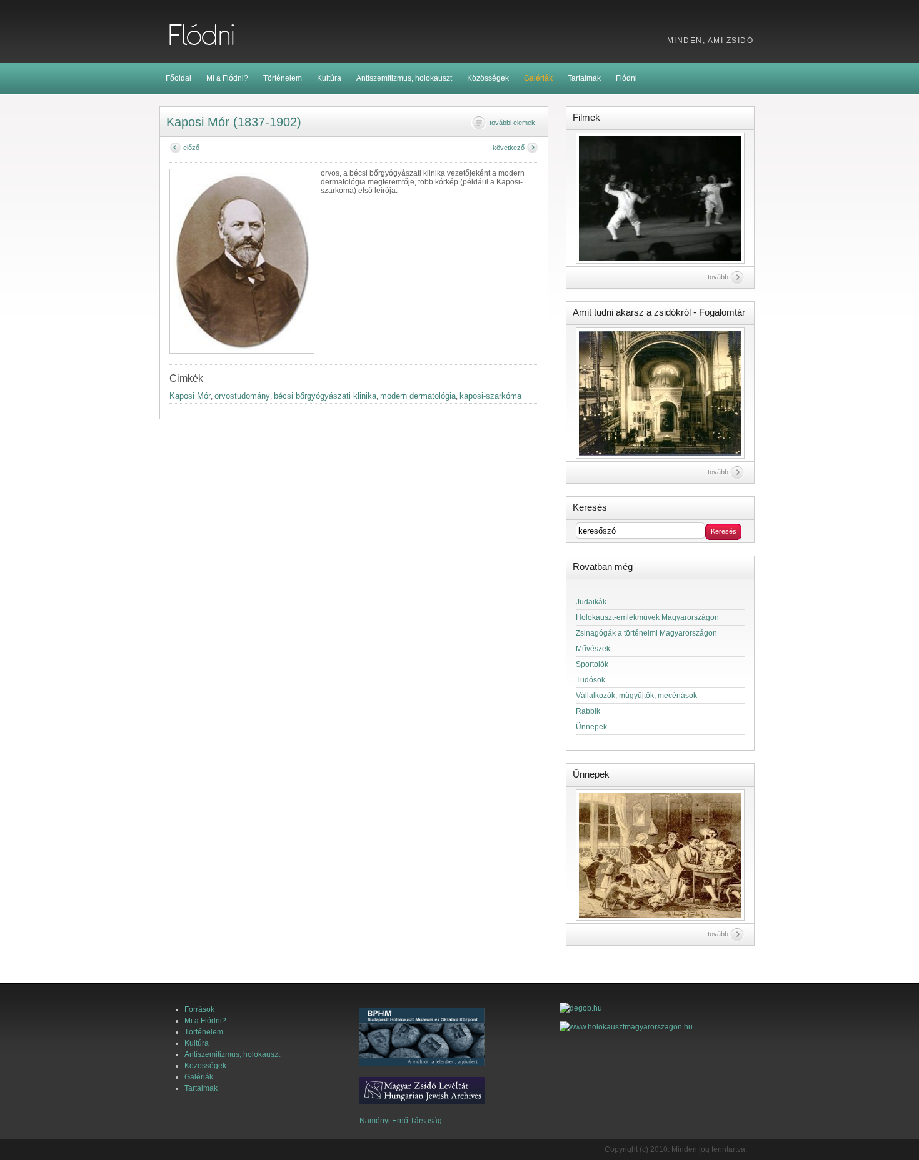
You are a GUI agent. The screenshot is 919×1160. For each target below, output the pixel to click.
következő (509, 147)
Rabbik (588, 711)
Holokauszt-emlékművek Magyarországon (647, 617)
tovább (718, 277)
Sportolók (592, 664)
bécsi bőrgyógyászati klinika (325, 396)
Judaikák (591, 602)
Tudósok (590, 680)
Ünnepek (591, 726)
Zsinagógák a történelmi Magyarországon (646, 633)
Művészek (593, 648)
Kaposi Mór (190, 396)
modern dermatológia (418, 396)
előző (191, 147)
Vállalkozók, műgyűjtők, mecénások (636, 695)
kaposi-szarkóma (490, 396)
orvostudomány (242, 396)
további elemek (512, 122)
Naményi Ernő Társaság (400, 1120)
